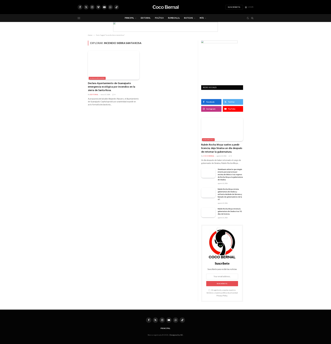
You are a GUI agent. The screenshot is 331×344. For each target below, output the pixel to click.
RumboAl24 (174, 18)
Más (202, 18)
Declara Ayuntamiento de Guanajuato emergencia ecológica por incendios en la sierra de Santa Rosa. (111, 87)
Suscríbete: (234, 7)
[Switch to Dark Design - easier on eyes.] (248, 18)
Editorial (146, 18)
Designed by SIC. (176, 335)
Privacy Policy (222, 296)
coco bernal (208, 156)
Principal (129, 18)
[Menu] (79, 18)
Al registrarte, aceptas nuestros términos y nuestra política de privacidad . (222, 293)
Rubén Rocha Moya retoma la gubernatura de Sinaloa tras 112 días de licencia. (230, 211)
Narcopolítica (208, 139)
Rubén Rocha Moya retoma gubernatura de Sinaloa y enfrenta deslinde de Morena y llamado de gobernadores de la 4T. (230, 194)
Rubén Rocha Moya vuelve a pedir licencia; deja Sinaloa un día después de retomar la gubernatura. (221, 148)
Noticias (188, 18)
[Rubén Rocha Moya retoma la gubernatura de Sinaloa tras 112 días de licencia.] (208, 212)
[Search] (252, 18)
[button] (117, 27)
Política (159, 18)
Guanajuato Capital (97, 78)
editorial (94, 94)
